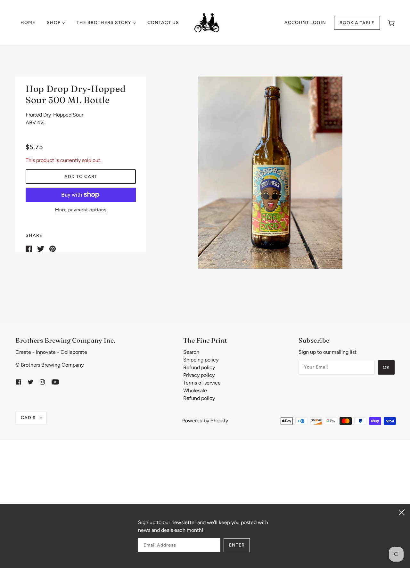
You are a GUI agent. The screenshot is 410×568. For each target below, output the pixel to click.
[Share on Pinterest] (52, 248)
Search (191, 352)
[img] (18, 381)
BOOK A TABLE (357, 23)
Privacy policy (199, 375)
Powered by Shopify (205, 421)
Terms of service (202, 383)
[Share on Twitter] (40, 248)
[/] (206, 22)
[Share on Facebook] (29, 248)
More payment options (81, 210)
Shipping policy (200, 360)
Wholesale (195, 390)
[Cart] (391, 23)
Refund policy (199, 367)
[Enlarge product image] (270, 173)
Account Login (305, 22)
